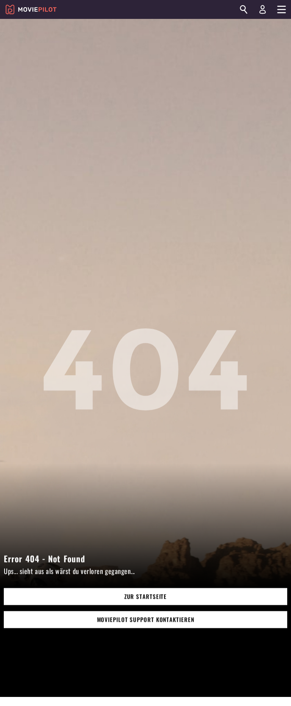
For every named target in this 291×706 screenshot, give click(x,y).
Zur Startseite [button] (145, 596)
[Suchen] (243, 9)
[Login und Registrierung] (262, 9)
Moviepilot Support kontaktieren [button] (145, 619)
